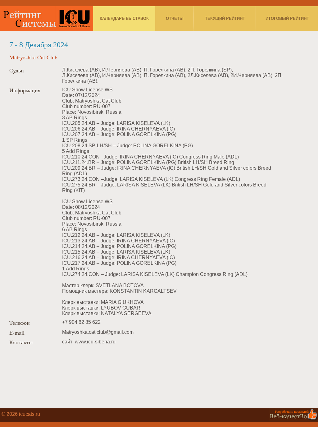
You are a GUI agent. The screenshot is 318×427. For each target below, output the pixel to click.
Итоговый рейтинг (287, 18)
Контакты (21, 342)
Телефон (19, 322)
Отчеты (175, 18)
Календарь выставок (124, 18)
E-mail (17, 332)
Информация (24, 90)
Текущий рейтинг (225, 18)
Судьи (16, 70)
